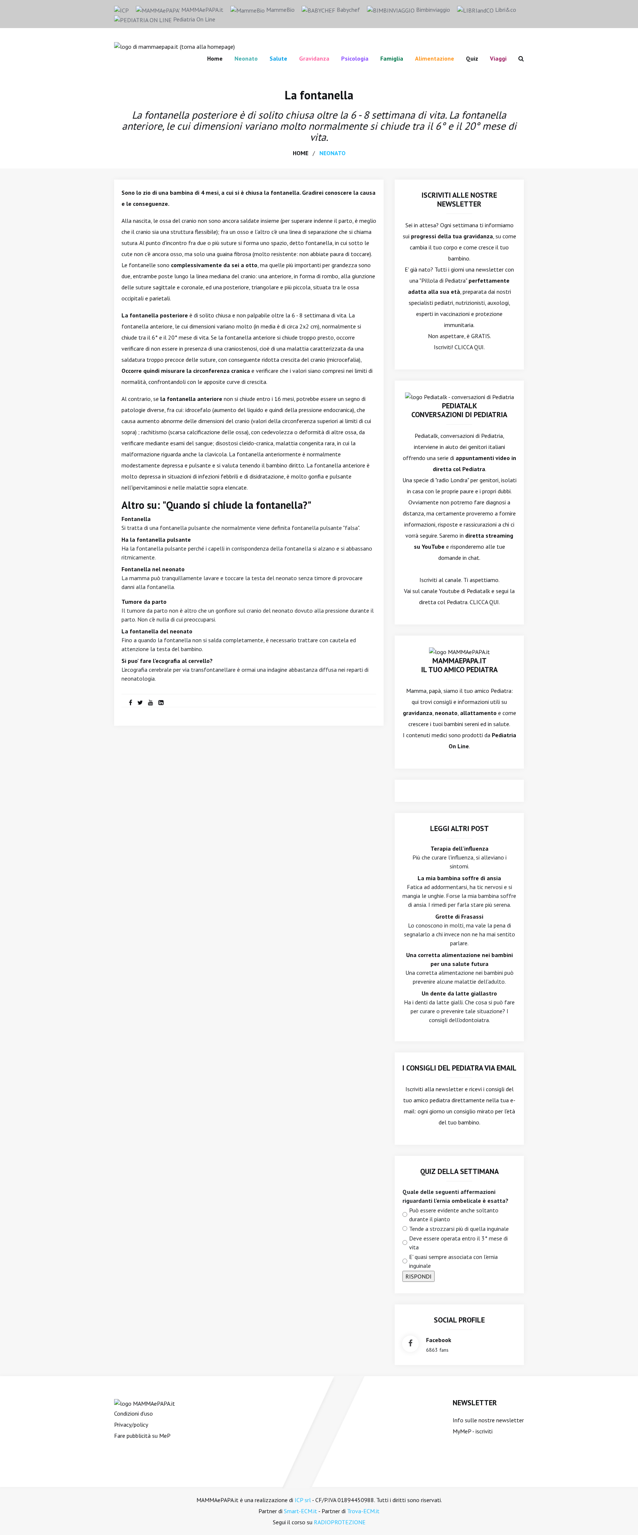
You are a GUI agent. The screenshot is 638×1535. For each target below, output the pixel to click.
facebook (438, 1340)
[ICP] (121, 9)
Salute (278, 58)
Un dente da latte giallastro (459, 993)
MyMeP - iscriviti (473, 1431)
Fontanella (136, 519)
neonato (332, 153)
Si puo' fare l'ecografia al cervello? (167, 660)
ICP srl (303, 1500)
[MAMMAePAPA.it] (144, 1402)
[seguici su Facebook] (410, 1343)
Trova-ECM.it (363, 1511)
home (300, 153)
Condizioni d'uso (133, 1413)
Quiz (472, 58)
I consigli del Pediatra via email (459, 1068)
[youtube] (150, 702)
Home (215, 58)
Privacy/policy (131, 1424)
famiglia (391, 58)
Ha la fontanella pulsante (156, 539)
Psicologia (354, 58)
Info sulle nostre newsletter (488, 1420)
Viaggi (498, 58)
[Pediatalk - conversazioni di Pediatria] (459, 396)
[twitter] (140, 702)
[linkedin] (161, 702)
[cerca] (518, 58)
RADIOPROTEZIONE (340, 1522)
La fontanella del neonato (156, 631)
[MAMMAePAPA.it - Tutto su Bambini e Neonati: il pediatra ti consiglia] (174, 46)
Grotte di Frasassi (459, 916)
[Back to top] (621, 1518)
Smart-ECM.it (300, 1511)
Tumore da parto (144, 601)
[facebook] (130, 702)
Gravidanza (314, 58)
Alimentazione (434, 58)
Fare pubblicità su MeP (142, 1435)
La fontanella (319, 95)
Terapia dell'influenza (459, 848)
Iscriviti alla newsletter (434, 1089)
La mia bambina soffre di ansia (459, 878)
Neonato (246, 58)
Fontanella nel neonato (153, 569)
